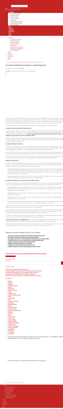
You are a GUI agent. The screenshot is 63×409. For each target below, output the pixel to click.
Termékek (11, 12)
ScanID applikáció (14, 24)
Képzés (10, 305)
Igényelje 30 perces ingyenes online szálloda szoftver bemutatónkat (26, 253)
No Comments (20, 68)
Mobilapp (10, 312)
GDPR (9, 296)
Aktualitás (10, 284)
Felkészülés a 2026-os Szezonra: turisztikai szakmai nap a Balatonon (23, 275)
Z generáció (11, 333)
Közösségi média (17, 62)
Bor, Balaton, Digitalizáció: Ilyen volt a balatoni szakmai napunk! (22, 272)
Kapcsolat (11, 31)
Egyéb (9, 291)
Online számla (11, 316)
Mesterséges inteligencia (14, 310)
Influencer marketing (13, 301)
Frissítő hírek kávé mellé (14, 295)
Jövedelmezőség (12, 304)
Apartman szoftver (12, 285)
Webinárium (11, 330)
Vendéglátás (11, 329)
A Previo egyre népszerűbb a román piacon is (17, 269)
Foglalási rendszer (14, 15)
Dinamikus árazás (12, 290)
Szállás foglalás (31, 62)
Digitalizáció (11, 288)
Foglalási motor (9, 62)
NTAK (9, 315)
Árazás (10, 287)
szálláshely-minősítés (13, 323)
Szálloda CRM (11, 324)
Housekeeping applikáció (16, 23)
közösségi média (24, 62)
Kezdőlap (8, 71)
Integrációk (11, 302)
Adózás (10, 281)
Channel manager (14, 17)
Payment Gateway (14, 18)
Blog (10, 33)
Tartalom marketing (13, 327)
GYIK (10, 35)
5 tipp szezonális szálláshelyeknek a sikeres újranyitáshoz (20, 274)
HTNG (9, 299)
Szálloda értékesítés (13, 326)
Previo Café (11, 318)
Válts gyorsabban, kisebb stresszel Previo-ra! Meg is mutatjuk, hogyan (24, 270)
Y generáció (11, 332)
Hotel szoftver (11, 298)
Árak (10, 26)
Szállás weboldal (39, 62)
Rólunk (10, 28)
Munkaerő (10, 313)
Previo (8, 68)
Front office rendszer (15, 13)
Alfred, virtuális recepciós (16, 21)
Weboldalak (13, 20)
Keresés (8, 260)
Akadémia (11, 29)
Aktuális (10, 282)
